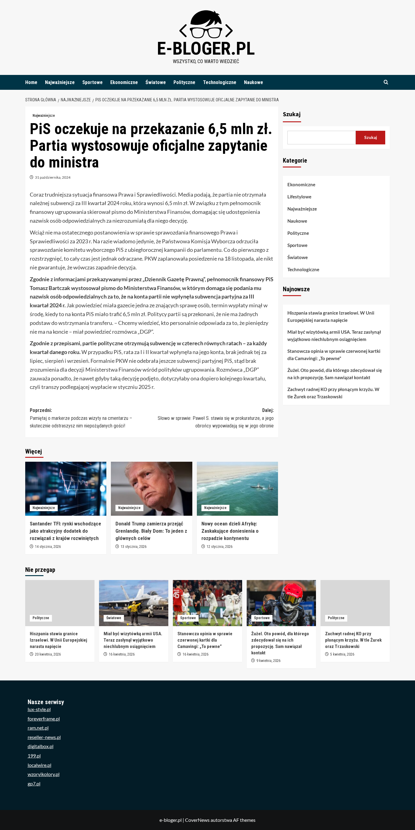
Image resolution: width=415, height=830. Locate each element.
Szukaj (292, 114)
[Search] (386, 82)
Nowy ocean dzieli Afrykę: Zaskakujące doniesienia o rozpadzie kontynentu (230, 531)
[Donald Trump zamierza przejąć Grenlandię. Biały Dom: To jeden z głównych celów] (151, 489)
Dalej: (215, 418)
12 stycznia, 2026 (219, 547)
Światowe (156, 82)
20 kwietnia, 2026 (48, 654)
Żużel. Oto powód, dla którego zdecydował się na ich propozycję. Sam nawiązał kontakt (334, 374)
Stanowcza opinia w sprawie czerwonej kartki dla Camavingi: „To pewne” (333, 355)
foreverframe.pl (44, 718)
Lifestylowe (299, 196)
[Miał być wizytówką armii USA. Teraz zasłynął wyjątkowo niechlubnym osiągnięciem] (133, 603)
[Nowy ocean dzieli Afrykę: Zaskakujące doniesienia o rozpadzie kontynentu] (237, 489)
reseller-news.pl (44, 737)
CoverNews (197, 820)
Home (31, 82)
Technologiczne (219, 82)
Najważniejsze (60, 82)
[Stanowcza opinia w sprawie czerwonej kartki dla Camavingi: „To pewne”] (207, 603)
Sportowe (92, 82)
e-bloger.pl (206, 48)
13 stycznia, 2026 (133, 547)
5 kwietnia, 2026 (342, 654)
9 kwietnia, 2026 (268, 661)
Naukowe (253, 82)
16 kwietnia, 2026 (122, 654)
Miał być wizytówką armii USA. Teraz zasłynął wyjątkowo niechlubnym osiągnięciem (334, 335)
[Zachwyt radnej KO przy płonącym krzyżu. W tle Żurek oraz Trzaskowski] (355, 603)
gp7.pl (34, 783)
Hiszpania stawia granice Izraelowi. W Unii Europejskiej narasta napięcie (330, 316)
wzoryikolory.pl (44, 774)
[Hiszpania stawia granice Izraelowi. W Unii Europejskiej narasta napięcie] (59, 603)
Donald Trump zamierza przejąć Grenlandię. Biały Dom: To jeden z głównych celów (151, 531)
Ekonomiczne (124, 82)
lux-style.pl (39, 709)
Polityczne (184, 82)
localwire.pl (39, 765)
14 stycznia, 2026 (48, 547)
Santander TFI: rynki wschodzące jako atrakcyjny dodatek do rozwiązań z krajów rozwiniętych (65, 531)
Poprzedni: (81, 418)
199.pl (34, 755)
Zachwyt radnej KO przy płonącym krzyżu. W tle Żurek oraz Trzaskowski (333, 393)
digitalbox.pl (40, 746)
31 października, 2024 (52, 177)
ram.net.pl (38, 727)
